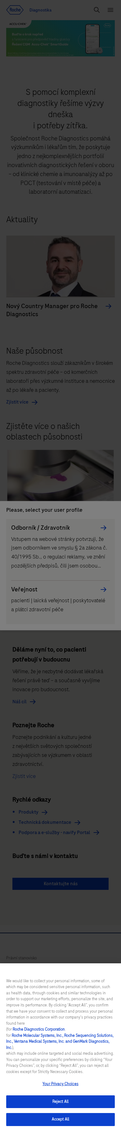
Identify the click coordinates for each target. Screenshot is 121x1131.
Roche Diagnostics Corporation (39, 1029)
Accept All (60, 1119)
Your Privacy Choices (60, 1084)
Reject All (60, 1101)
